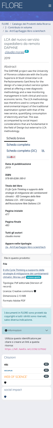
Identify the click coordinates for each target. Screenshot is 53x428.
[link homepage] (13, 6)
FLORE (5, 24)
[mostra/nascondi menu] (50, 5)
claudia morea (14, 52)
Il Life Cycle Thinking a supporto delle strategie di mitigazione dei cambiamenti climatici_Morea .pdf (25, 273)
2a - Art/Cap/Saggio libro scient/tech (25, 31)
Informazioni (14, 330)
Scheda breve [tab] (15, 138)
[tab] (43, 151)
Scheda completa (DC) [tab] (22, 150)
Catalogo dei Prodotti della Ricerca (31, 24)
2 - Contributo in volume (18, 27)
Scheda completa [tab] (18, 144)
